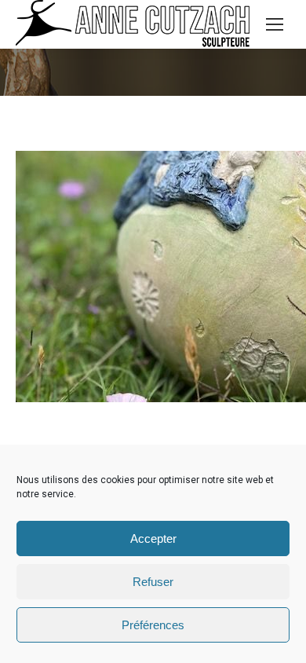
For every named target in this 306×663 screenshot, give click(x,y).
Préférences (153, 625)
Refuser (153, 581)
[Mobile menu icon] (274, 24)
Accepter (153, 538)
